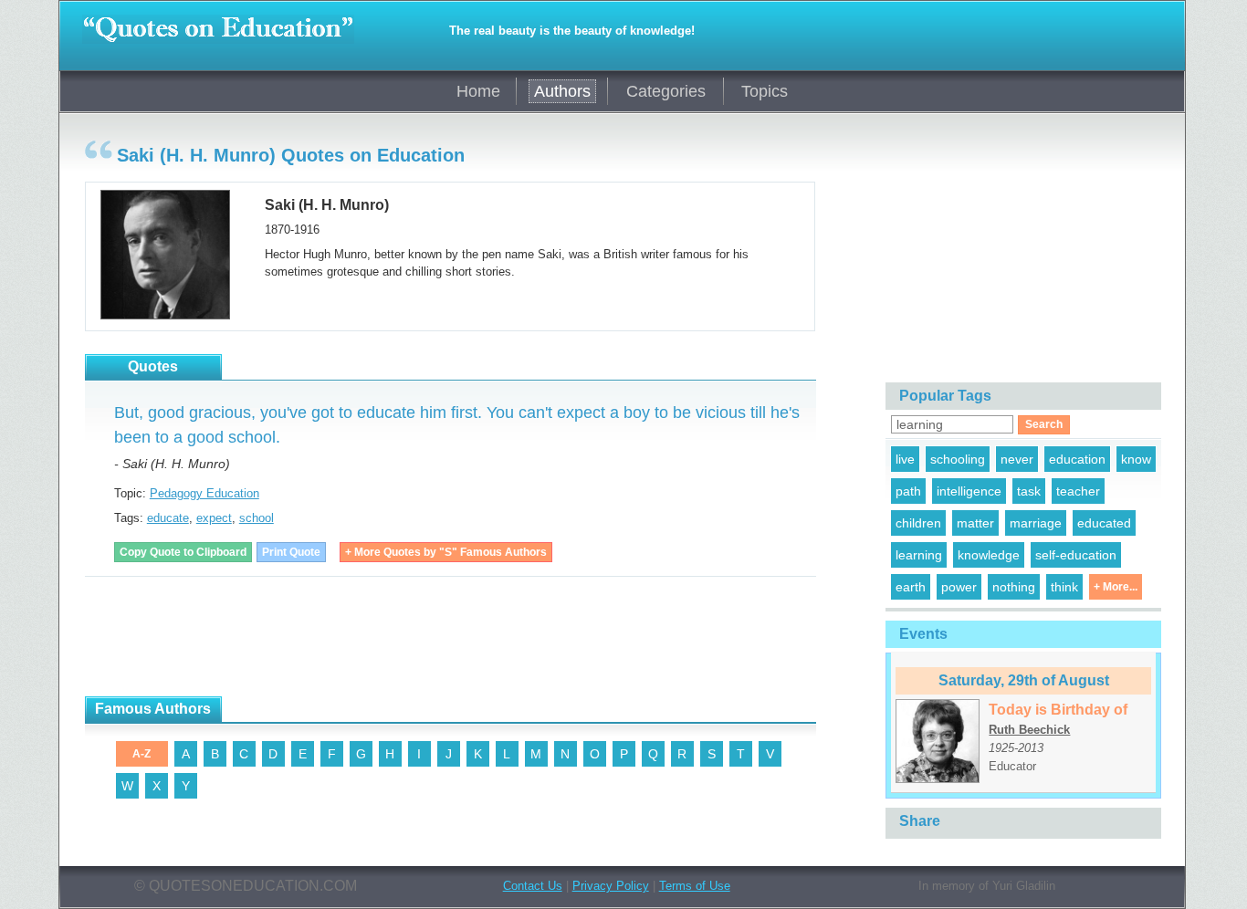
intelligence (969, 491)
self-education (1075, 555)
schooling (957, 459)
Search (1044, 424)
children (918, 523)
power (959, 587)
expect (214, 518)
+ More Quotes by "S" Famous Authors (446, 552)
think (1064, 587)
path (908, 491)
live (905, 459)
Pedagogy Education (204, 493)
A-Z (141, 753)
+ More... (1115, 586)
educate (168, 518)
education (1077, 459)
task (1029, 491)
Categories (666, 91)
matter (975, 523)
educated (1104, 523)
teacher (1078, 491)
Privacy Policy (610, 886)
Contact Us (532, 886)
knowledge (989, 555)
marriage (1036, 523)
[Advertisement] (417, 637)
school (256, 518)
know (1136, 459)
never (1017, 459)
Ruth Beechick (1029, 730)
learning (919, 555)
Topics (764, 91)
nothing (1013, 587)
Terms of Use (694, 886)
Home (478, 91)
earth (911, 587)
